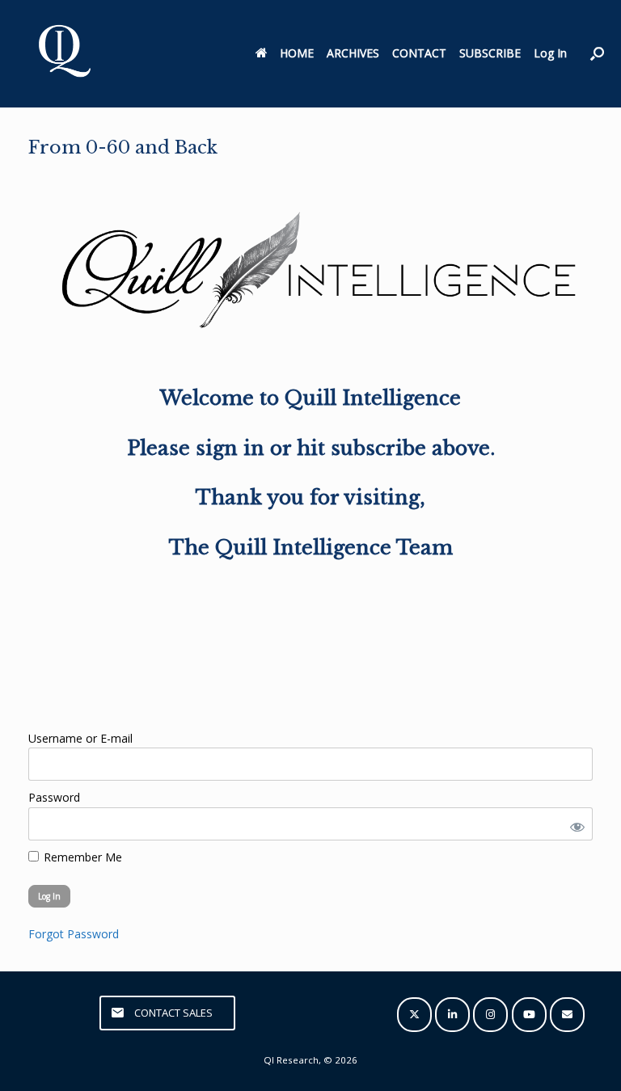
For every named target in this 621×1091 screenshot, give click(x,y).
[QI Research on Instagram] (490, 1014)
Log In (550, 53)
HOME (297, 53)
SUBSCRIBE (490, 53)
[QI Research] (63, 53)
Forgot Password (73, 933)
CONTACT (419, 53)
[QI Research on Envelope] (567, 1014)
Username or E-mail (80, 738)
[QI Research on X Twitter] (414, 1014)
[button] (597, 53)
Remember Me (81, 857)
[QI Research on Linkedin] (452, 1014)
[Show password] (574, 823)
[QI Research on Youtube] (529, 1014)
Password (54, 797)
